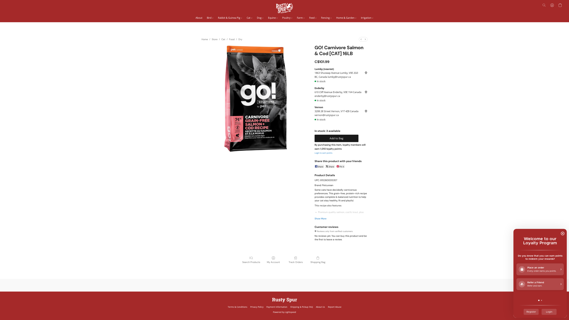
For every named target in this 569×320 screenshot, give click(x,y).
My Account (273, 262)
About (199, 17)
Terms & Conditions (237, 306)
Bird (209, 17)
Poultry (286, 17)
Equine (272, 17)
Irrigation (366, 17)
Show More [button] (320, 218)
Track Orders (296, 262)
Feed (312, 17)
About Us (320, 306)
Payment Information (276, 306)
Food (232, 39)
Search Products (251, 262)
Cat (249, 17)
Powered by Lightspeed (284, 312)
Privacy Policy (256, 306)
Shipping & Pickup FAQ (301, 306)
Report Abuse (334, 306)
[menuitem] (361, 39)
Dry (240, 39)
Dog (259, 17)
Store (215, 39)
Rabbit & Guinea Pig (229, 17)
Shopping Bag (317, 262)
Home (205, 39)
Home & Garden (345, 17)
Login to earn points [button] (323, 153)
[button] (284, 8)
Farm (300, 17)
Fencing (325, 17)
